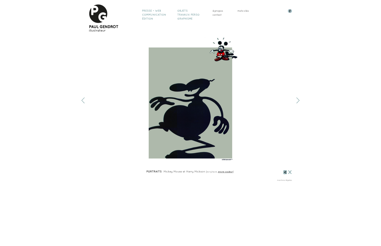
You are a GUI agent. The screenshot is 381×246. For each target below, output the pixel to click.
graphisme (184, 18)
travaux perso (188, 14)
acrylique (212, 171)
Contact (217, 14)
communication (154, 14)
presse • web (151, 10)
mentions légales (284, 180)
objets (182, 10)
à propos (218, 10)
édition (147, 18)
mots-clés (243, 10)
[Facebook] (290, 12)
